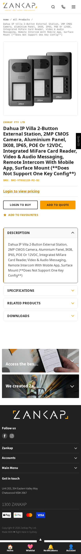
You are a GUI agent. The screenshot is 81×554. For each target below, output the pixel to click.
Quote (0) (78, 141)
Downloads (18, 316)
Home (6, 20)
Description (18, 233)
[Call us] (63, 7)
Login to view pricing (21, 191)
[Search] (53, 7)
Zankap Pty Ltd (14, 122)
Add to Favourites (23, 215)
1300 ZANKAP (14, 504)
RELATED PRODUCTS (23, 303)
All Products (21, 20)
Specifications (20, 290)
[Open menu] (73, 7)
